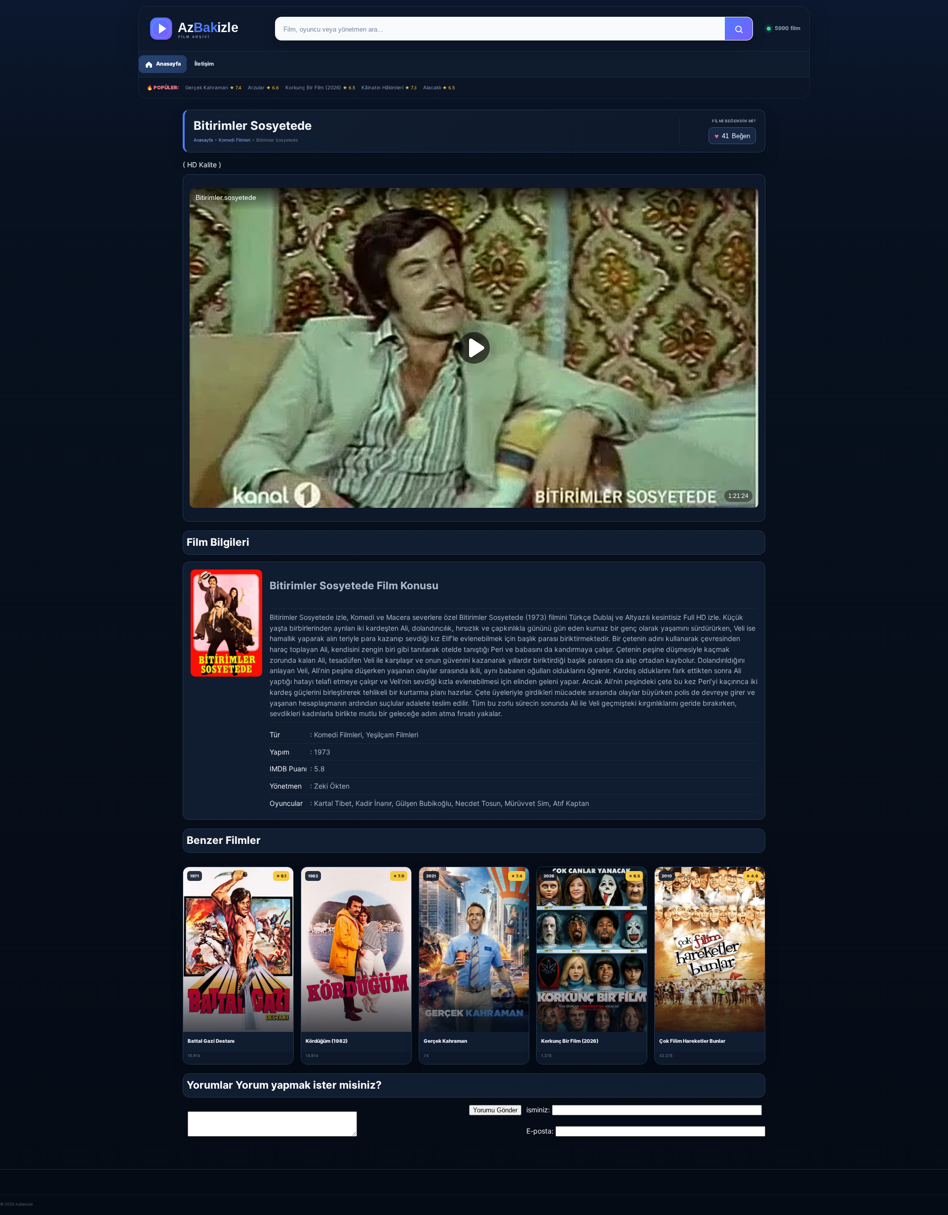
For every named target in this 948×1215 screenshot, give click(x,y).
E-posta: (539, 1131)
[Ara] (738, 29)
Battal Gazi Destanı (211, 1041)
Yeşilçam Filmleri (392, 734)
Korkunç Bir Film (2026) (320, 87)
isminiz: (538, 1109)
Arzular (263, 87)
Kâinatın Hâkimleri (389, 87)
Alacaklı (439, 87)
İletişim (204, 63)
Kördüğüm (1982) (327, 1041)
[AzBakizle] (204, 28)
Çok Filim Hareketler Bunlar (692, 1041)
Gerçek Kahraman (213, 87)
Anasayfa (203, 140)
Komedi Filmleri (234, 140)
